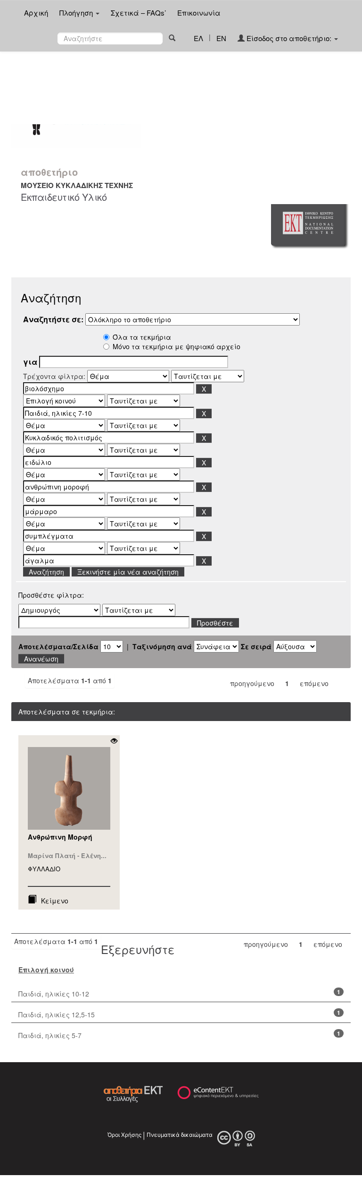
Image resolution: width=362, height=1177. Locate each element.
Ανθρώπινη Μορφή (60, 837)
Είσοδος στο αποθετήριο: (289, 38)
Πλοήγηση (77, 12)
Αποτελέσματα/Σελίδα (58, 646)
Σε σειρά (256, 646)
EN (221, 38)
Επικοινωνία (199, 12)
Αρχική (36, 12)
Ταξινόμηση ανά (162, 646)
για (30, 362)
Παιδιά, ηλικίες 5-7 (50, 1035)
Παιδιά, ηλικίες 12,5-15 (56, 1014)
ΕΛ (198, 38)
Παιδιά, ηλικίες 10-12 (53, 993)
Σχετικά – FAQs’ (138, 12)
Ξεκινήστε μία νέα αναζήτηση (128, 571)
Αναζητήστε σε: (53, 319)
